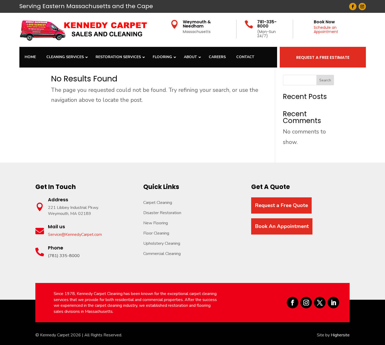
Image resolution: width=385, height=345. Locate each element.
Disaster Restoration (162, 213)
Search (325, 80)
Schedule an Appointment (326, 30)
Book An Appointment (282, 226)
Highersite (340, 335)
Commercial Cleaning (162, 254)
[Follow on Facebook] (352, 6)
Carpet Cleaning (157, 202)
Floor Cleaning (156, 233)
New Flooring (155, 223)
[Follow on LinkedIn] (333, 302)
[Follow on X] (320, 302)
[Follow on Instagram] (362, 6)
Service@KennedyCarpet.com (75, 234)
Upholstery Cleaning (161, 243)
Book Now (324, 22)
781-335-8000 (267, 24)
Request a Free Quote (281, 205)
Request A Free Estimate (322, 57)
